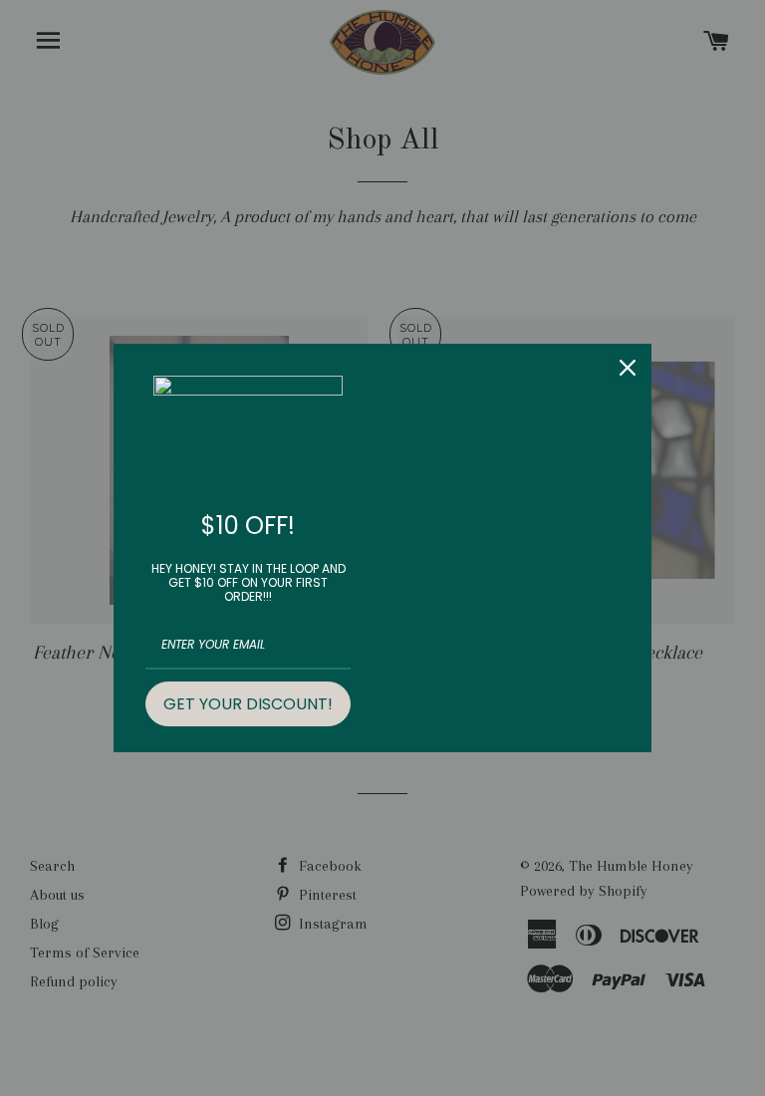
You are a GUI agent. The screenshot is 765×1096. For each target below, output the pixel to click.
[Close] (627, 368)
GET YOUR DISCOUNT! (248, 703)
